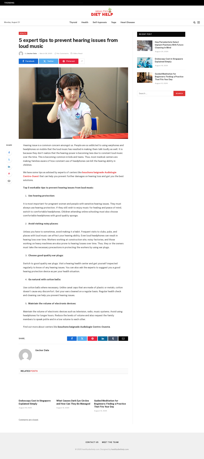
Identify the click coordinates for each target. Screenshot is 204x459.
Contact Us (92, 442)
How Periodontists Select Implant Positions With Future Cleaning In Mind (169, 45)
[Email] (9, 181)
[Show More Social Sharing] (82, 61)
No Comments (63, 53)
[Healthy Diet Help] (102, 12)
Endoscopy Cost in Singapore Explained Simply (39, 3)
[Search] (194, 22)
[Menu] (198, 22)
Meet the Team (110, 442)
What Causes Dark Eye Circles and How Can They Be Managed (73, 402)
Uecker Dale (32, 53)
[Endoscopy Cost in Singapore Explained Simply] (36, 387)
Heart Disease (128, 22)
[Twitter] (9, 159)
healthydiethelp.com (120, 449)
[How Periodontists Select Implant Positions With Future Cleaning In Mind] (144, 45)
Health (84, 22)
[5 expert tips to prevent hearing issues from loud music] (73, 103)
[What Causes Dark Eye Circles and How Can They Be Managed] (73, 387)
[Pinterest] (9, 174)
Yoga (113, 22)
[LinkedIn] (9, 166)
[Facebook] (9, 152)
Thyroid (73, 22)
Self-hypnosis (100, 22)
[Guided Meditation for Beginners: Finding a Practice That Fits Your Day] (111, 387)
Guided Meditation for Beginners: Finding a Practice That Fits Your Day (110, 403)
